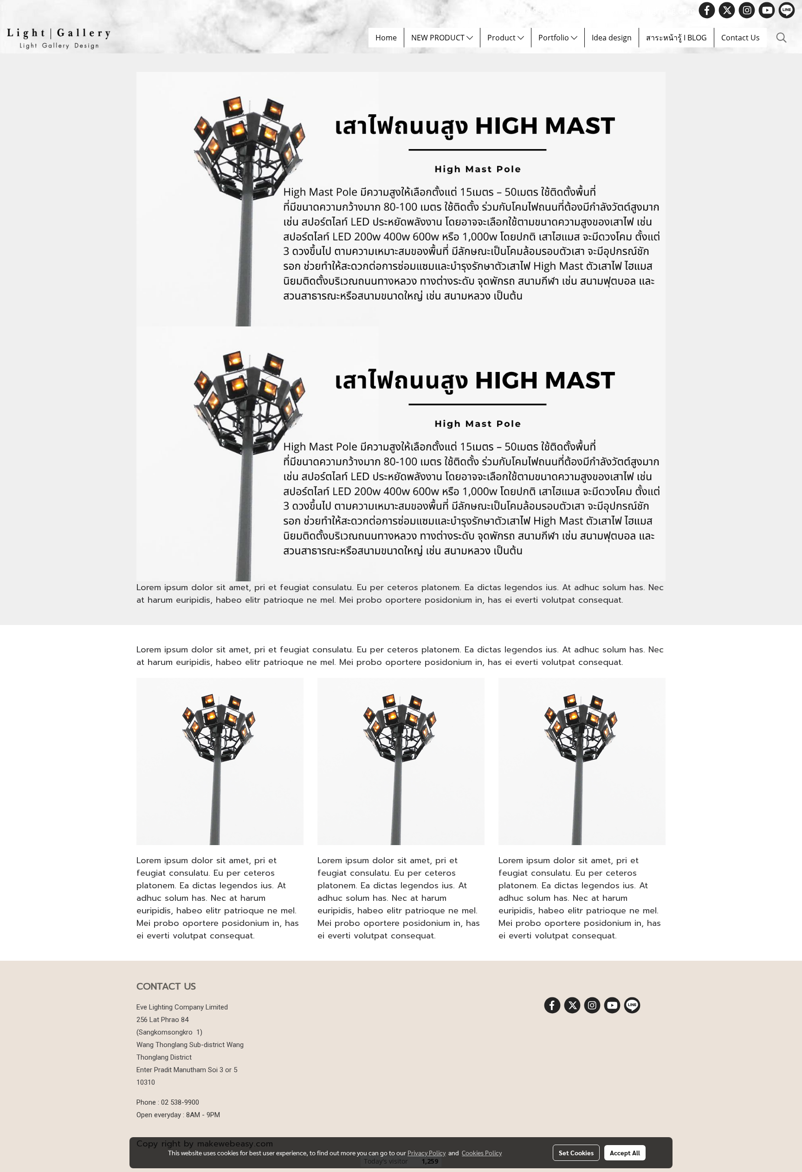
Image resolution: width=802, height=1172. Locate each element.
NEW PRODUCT (438, 38)
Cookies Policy (482, 1152)
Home (386, 38)
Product (502, 38)
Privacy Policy (426, 1152)
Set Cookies (576, 1152)
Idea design (612, 38)
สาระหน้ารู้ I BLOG (676, 38)
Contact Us (740, 38)
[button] (781, 37)
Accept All (625, 1152)
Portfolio (554, 38)
